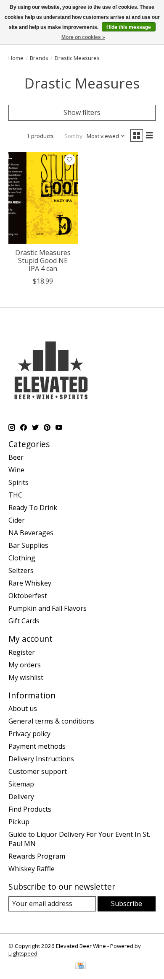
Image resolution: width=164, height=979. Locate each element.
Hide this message (128, 27)
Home (16, 58)
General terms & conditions (51, 721)
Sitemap (21, 784)
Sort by (73, 136)
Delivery (21, 796)
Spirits (18, 482)
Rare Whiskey (29, 583)
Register (21, 652)
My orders (24, 664)
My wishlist (25, 677)
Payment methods (37, 746)
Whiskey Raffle (31, 868)
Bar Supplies (28, 545)
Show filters (82, 112)
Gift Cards (24, 620)
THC (15, 495)
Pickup (18, 821)
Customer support (37, 771)
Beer (16, 457)
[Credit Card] (80, 966)
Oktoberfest (27, 595)
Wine (16, 469)
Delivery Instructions (41, 758)
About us (22, 708)
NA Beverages (30, 532)
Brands (39, 58)
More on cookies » (83, 37)
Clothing (21, 557)
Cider (16, 520)
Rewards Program (36, 856)
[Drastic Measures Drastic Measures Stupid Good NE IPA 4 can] (43, 198)
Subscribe (126, 903)
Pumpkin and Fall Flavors (47, 608)
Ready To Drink (32, 507)
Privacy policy (29, 733)
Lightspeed (22, 953)
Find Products (29, 809)
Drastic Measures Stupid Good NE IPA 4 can (43, 260)
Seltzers (21, 570)
